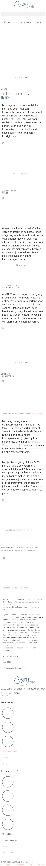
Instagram (6, 764)
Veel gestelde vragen (10, 751)
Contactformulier (8, 853)
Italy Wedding (37, 414)
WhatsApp (6, 846)
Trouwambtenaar (7, 865)
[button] (23, 14)
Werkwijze (6, 757)
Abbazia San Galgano (25, 530)
